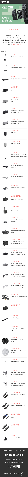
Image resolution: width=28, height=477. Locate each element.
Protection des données (7, 451)
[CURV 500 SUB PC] (5, 210)
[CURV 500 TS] (5, 57)
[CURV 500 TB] (5, 439)
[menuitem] (23, 2)
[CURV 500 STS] (5, 155)
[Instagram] (21, 455)
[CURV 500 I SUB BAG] (5, 308)
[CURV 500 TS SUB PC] (5, 243)
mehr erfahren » (17, 44)
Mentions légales (20, 451)
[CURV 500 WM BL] (5, 275)
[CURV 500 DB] (5, 362)
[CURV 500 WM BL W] (5, 286)
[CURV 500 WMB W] (5, 384)
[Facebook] (14, 455)
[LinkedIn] (10, 455)
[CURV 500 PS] (5, 68)
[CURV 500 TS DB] (5, 319)
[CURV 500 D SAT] (5, 134)
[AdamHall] (6, 455)
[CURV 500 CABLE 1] (5, 428)
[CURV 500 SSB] (5, 221)
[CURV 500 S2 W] (5, 123)
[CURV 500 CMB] (5, 341)
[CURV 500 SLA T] (5, 166)
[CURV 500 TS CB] (5, 188)
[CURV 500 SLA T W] (5, 177)
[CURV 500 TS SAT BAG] (5, 199)
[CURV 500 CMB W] (5, 352)
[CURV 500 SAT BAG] (5, 232)
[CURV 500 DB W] (5, 330)
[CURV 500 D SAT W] (5, 144)
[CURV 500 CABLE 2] (5, 417)
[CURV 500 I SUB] (5, 90)
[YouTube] (17, 455)
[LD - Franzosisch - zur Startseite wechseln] (5, 2)
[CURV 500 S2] (5, 112)
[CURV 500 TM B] (5, 297)
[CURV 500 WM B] (5, 373)
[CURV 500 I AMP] (5, 79)
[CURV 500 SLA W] (5, 264)
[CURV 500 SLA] (5, 253)
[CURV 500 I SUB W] (5, 101)
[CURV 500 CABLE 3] (5, 395)
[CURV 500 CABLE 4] (5, 406)
